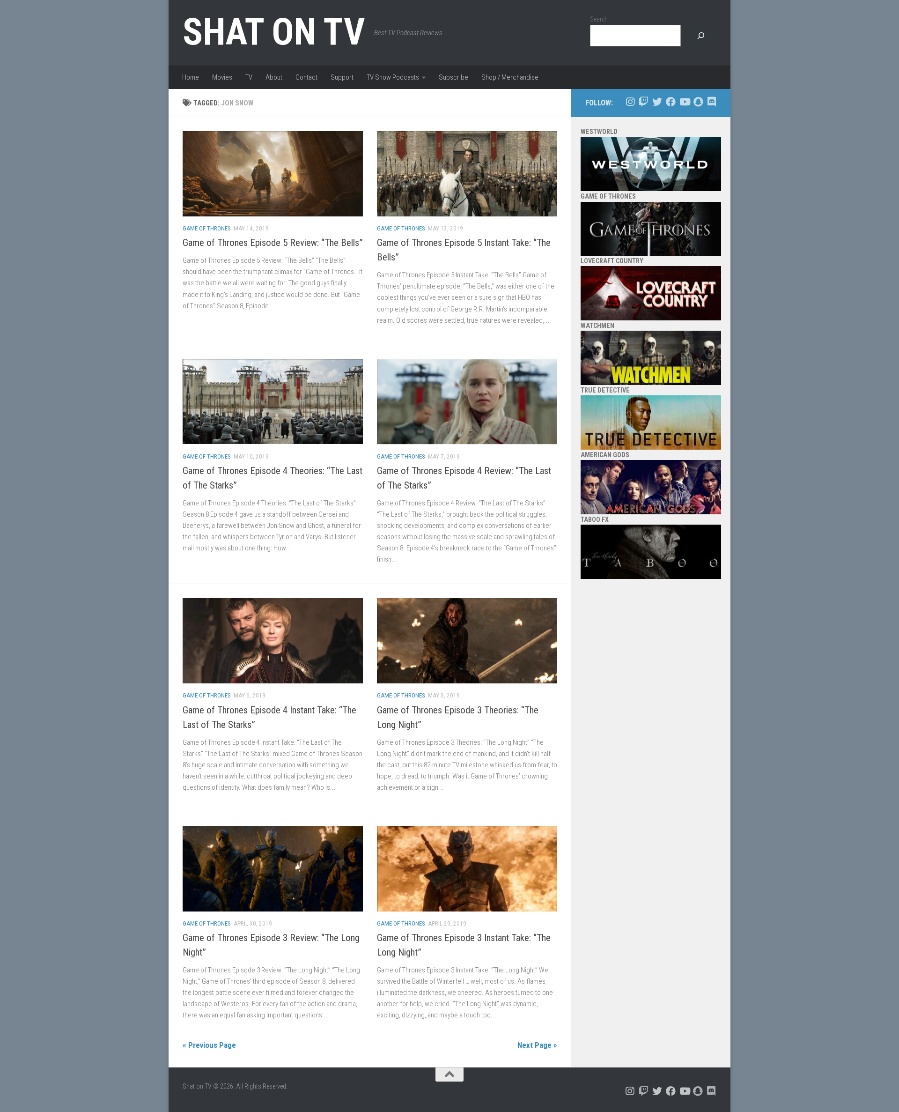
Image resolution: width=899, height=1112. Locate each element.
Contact (306, 77)
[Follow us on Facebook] (671, 102)
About (273, 77)
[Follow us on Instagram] (630, 102)
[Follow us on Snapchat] (698, 102)
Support (342, 77)
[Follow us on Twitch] (643, 102)
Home (190, 77)
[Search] (700, 36)
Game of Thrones (207, 228)
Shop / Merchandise (509, 77)
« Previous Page (209, 1045)
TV (248, 77)
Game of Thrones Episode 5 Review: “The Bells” (273, 242)
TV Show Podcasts (393, 77)
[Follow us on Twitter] (657, 102)
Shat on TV (274, 32)
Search (599, 19)
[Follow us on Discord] (711, 102)
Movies (222, 77)
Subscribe (453, 77)
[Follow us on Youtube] (684, 102)
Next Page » (537, 1045)
